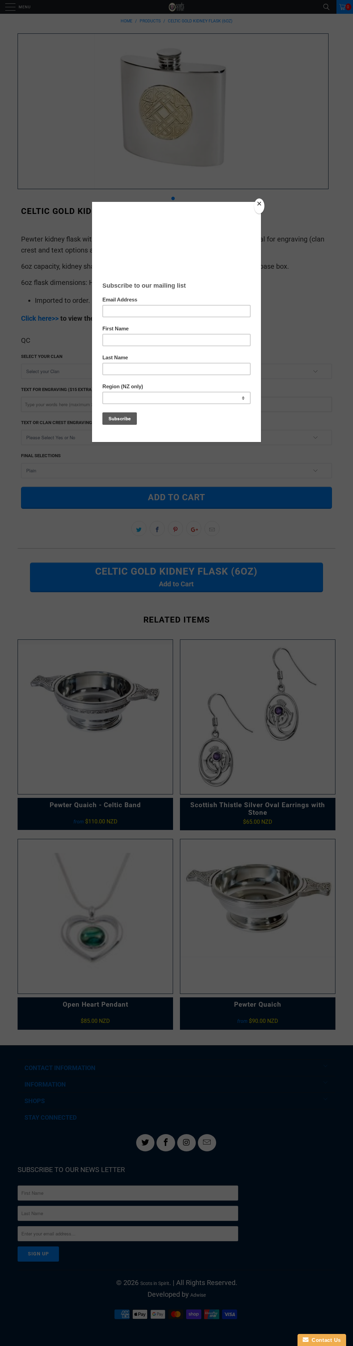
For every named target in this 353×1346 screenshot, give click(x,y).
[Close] (259, 206)
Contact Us (325, 1340)
